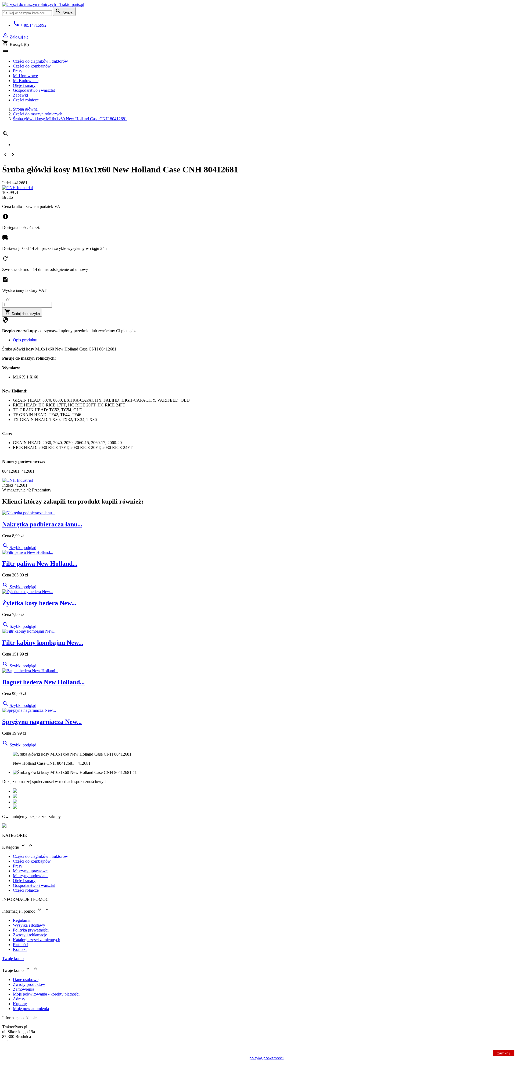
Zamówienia (23, 989)
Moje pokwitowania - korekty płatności (46, 994)
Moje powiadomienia (31, 1008)
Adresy (19, 999)
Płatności (20, 944)
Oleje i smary (24, 85)
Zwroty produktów (29, 984)
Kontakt (20, 949)
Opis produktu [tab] (25, 340)
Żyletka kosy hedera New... (39, 603)
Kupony (20, 1003)
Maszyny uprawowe (30, 871)
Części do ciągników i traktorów (40, 61)
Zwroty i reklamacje (30, 935)
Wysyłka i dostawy (29, 925)
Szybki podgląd (19, 547)
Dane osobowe (25, 979)
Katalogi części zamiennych (36, 939)
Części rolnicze (26, 100)
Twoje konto (13, 958)
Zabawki (20, 95)
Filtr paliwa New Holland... (39, 563)
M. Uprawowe (25, 75)
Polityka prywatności (31, 930)
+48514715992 (29, 25)
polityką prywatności (266, 1058)
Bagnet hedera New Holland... (43, 682)
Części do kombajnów (32, 66)
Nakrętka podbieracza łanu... (42, 524)
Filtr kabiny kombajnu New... (42, 642)
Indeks (8, 182)
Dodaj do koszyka (22, 312)
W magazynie (14, 490)
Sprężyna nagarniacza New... (42, 721)
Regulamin (22, 920)
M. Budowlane (25, 80)
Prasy (17, 71)
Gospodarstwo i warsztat (34, 90)
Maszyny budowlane (30, 875)
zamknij (503, 1053)
